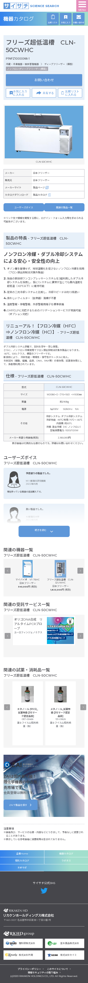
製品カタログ (40, 194)
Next (80, 570)
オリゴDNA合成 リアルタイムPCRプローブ (28, 623)
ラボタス (66, 860)
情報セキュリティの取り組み (43, 972)
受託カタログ (22, 860)
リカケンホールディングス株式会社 (29, 913)
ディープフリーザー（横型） (59, 64)
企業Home (22, 853)
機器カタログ (29, 18)
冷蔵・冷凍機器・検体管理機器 (22, 64)
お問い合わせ (44, 80)
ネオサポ (22, 867)
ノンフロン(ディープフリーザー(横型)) (27, 68)
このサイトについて (57, 969)
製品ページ (39, 187)
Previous (8, 570)
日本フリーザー (41, 173)
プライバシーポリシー (29, 969)
